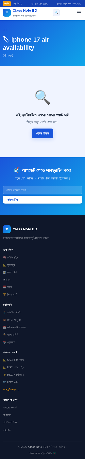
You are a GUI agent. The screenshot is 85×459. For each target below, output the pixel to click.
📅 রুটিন (7, 287)
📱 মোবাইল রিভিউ (12, 312)
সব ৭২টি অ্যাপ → (11, 389)
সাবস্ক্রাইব (12, 199)
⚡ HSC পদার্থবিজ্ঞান (13, 374)
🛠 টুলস (6, 279)
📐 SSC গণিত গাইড (13, 359)
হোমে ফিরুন (42, 133)
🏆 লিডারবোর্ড (10, 294)
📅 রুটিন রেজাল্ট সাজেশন (14, 327)
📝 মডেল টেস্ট (10, 272)
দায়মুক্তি (7, 429)
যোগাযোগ (7, 415)
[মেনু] (79, 12)
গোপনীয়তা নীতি (10, 422)
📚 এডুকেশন (9, 342)
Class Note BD (37, 446)
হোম (5, 29)
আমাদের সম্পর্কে (10, 407)
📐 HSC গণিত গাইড (13, 367)
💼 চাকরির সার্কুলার (12, 319)
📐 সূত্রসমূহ (9, 265)
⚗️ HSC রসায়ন (11, 382)
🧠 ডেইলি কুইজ (10, 257)
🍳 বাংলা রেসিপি (10, 334)
